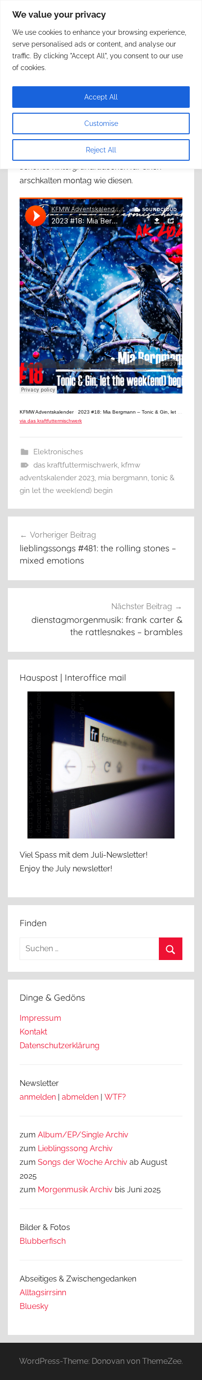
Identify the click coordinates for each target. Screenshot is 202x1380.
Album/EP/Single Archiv (83, 1134)
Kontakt (33, 1031)
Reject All (101, 150)
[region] (101, 84)
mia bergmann (123, 477)
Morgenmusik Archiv (75, 1189)
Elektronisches (58, 451)
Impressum (40, 1018)
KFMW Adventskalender (47, 412)
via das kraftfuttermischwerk (51, 420)
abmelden (80, 1097)
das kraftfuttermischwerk (75, 465)
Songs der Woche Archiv (82, 1162)
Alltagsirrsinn (43, 1292)
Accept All (101, 97)
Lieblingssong (63, 1148)
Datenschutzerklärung (60, 1045)
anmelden (38, 1097)
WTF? (115, 1097)
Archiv (101, 1148)
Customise (101, 123)
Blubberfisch (43, 1241)
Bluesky (34, 1306)
